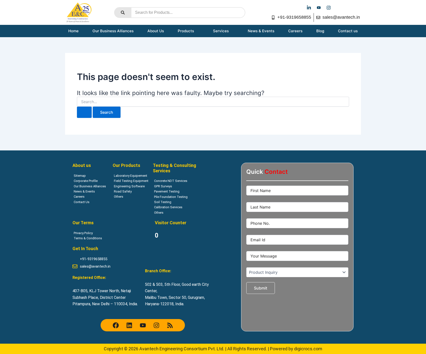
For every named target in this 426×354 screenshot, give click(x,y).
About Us (155, 31)
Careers (295, 31)
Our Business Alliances (113, 31)
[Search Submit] (84, 112)
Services (221, 31)
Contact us (348, 31)
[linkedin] (309, 7)
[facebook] (299, 7)
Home (73, 31)
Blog (320, 31)
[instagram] (328, 7)
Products (186, 31)
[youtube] (318, 7)
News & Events (261, 31)
